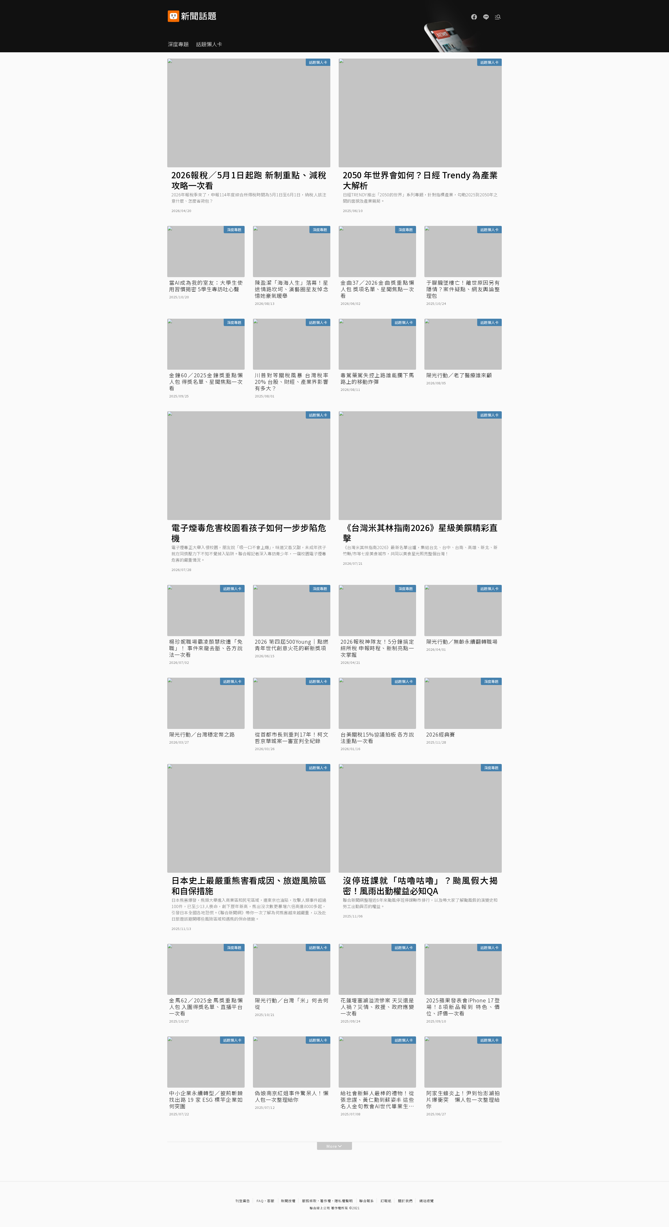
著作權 (325, 1200)
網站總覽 (426, 1200)
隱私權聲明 (343, 1200)
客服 (270, 1200)
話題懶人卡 (209, 44)
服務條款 (309, 1200)
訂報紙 (385, 1200)
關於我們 (405, 1200)
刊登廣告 (242, 1200)
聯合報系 (366, 1200)
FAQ (260, 1200)
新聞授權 (288, 1200)
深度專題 (178, 44)
